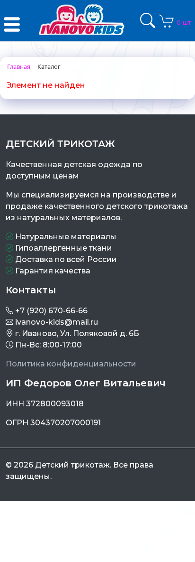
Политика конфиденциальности (71, 363)
